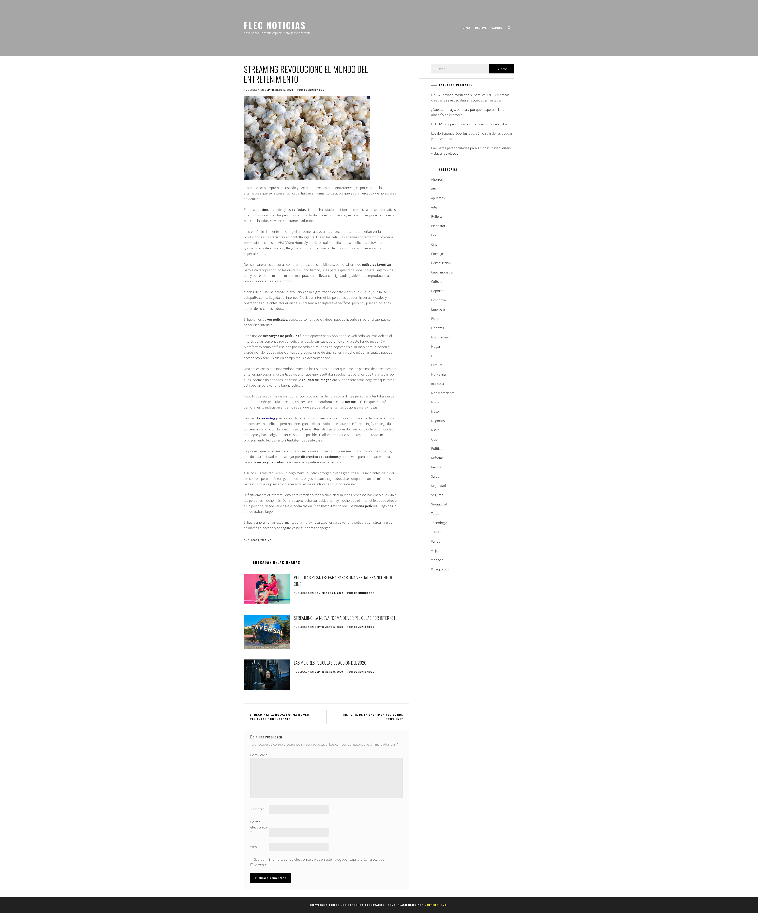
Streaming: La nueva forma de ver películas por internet (344, 618)
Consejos (438, 253)
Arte (434, 207)
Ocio (434, 439)
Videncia (437, 560)
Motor (435, 411)
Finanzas (437, 328)
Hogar (435, 346)
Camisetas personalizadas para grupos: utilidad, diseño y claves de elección (471, 151)
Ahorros (437, 179)
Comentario (258, 755)
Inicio (466, 28)
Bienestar (438, 226)
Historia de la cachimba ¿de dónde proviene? (373, 717)
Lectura (436, 365)
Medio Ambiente (443, 393)
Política (436, 448)
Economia (438, 300)
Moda (435, 402)
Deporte (437, 290)
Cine (268, 540)
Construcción (441, 263)
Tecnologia (439, 522)
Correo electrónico (258, 827)
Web (253, 846)
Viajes (435, 550)
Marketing (438, 374)
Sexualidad (439, 504)
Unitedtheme (436, 905)
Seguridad (438, 485)
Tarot (435, 513)
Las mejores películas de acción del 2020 (330, 662)
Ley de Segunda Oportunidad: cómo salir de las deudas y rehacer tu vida (472, 136)
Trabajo (436, 532)
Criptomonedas (442, 272)
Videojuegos (440, 569)
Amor (435, 188)
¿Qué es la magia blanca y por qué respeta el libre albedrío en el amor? (468, 112)
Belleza (436, 216)
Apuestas (438, 198)
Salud (435, 476)
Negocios (438, 420)
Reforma (437, 458)
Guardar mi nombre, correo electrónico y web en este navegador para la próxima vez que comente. (319, 862)
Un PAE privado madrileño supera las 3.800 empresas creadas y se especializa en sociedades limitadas (470, 97)
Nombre (257, 809)
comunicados (314, 90)
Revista (481, 28)
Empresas (438, 309)
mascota (437, 383)
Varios (497, 28)
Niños (435, 430)
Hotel (435, 355)
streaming (267, 418)
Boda (435, 235)
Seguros (437, 495)
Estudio (436, 318)
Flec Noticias (275, 25)
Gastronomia (440, 337)
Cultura (436, 281)
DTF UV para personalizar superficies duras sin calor (469, 124)
